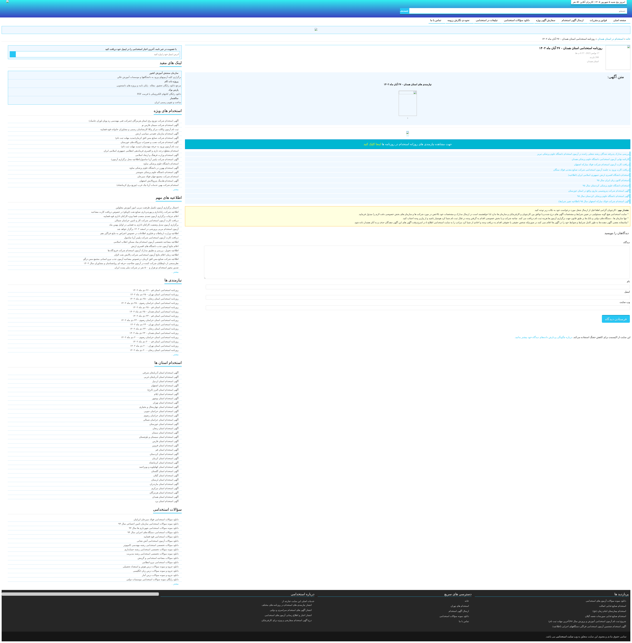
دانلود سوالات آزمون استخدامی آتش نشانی (158, 541)
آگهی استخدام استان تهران (166, 402)
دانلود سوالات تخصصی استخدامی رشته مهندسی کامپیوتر (151, 545)
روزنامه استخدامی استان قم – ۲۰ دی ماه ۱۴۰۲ (156, 341)
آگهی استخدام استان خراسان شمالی (161, 420)
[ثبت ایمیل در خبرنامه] (13, 54)
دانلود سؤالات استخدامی (517, 20)
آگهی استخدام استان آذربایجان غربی (161, 377)
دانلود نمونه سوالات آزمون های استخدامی (606, 601)
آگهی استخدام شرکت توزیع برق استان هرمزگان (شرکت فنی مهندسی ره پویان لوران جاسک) (134, 121)
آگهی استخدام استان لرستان (165, 480)
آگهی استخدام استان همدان (165, 497)
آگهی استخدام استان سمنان (165, 432)
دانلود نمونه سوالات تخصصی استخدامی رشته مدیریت (153, 554)
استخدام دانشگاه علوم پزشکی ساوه (161, 163)
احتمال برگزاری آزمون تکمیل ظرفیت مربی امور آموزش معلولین (147, 207)
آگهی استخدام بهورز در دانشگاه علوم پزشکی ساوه (154, 168)
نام (628, 281)
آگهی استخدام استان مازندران (164, 484)
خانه (628, 39)
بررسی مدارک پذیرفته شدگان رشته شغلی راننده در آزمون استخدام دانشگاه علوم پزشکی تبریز (583, 154)
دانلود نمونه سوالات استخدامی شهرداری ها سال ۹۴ (154, 528)
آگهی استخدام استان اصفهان (165, 385)
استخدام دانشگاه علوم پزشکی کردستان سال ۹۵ (606, 185)
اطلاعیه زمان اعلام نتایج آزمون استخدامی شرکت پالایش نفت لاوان (146, 255)
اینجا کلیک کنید (372, 144)
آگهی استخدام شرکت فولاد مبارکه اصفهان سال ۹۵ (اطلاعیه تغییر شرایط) (593, 201)
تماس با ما (436, 20)
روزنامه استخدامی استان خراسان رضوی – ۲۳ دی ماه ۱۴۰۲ (150, 320)
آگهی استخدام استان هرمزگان (164, 492)
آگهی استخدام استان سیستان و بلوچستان (159, 437)
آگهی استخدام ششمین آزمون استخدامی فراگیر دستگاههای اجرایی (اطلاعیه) (589, 626)
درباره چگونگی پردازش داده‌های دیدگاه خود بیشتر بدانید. (543, 337)
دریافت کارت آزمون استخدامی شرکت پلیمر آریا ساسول (151, 237)
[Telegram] (17, 637)
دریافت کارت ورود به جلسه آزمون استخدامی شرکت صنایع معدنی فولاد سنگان (591, 170)
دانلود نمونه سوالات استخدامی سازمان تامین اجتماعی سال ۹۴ (148, 524)
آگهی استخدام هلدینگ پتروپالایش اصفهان (159, 181)
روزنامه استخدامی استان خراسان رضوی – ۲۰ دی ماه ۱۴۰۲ (150, 337)
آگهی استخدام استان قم (167, 450)
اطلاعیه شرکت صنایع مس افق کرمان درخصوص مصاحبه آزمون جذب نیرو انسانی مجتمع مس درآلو (131, 259)
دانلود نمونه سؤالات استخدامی (454, 616)
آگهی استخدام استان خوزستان (164, 424)
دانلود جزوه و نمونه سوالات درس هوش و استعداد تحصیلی (151, 566)
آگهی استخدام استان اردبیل (165, 381)
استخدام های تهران (460, 606)
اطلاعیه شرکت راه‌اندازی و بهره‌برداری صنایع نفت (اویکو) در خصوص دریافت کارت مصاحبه (135, 212)
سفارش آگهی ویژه (546, 20)
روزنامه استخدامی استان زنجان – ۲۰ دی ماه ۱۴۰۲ (154, 350)
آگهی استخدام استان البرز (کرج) (163, 390)
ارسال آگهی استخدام (573, 20)
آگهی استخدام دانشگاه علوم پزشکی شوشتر (157, 172)
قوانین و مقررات (598, 20)
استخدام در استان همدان (610, 39)
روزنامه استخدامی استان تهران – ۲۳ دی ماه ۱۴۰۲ (154, 324)
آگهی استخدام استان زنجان (166, 428)
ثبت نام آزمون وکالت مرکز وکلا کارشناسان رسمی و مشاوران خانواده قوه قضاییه (139, 129)
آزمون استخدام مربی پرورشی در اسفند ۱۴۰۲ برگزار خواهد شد (148, 229)
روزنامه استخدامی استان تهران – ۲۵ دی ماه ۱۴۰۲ (154, 294)
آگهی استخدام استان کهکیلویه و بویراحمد (159, 467)
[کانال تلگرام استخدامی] (316, 30)
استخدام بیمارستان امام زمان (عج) (609, 611)
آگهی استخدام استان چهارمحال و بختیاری (159, 407)
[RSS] (9, 637)
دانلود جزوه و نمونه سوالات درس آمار (160, 575)
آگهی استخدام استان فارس (165, 441)
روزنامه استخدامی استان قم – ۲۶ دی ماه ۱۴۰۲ (156, 290)
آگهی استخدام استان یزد (167, 501)
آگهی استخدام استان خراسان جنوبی (161, 411)
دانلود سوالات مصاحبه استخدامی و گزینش (158, 558)
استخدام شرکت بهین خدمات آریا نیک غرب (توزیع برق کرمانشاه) (148, 185)
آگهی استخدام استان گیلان (166, 475)
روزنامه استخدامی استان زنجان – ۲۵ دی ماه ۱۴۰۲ (154, 299)
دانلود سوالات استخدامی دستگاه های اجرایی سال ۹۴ (153, 532)
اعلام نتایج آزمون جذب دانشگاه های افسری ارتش (155, 246)
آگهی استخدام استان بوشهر (165, 398)
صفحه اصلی (620, 20)
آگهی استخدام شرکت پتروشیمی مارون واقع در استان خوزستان (598, 191)
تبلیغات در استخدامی (487, 20)
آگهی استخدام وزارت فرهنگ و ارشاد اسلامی (157, 155)
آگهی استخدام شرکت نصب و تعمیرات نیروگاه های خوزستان (150, 142)
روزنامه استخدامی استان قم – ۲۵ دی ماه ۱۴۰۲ (156, 307)
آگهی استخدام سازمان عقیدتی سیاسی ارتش (157, 133)
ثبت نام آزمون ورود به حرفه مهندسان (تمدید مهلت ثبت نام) (150, 146)
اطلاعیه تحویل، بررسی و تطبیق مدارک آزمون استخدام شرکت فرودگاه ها (143, 250)
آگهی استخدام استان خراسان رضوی (161, 415)
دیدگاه (626, 242)
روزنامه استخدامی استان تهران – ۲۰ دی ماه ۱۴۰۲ (154, 346)
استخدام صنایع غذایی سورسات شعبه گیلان (605, 616)
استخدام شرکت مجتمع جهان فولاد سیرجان (158, 176)
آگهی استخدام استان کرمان (165, 458)
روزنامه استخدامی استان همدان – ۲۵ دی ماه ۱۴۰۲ (154, 311)
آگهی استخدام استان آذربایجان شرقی (161, 373)
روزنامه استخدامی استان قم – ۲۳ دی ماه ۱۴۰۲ (156, 316)
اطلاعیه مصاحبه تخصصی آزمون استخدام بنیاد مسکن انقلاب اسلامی (146, 242)
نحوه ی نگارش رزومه (459, 20)
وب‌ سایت (625, 302)
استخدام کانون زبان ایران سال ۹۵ (613, 180)
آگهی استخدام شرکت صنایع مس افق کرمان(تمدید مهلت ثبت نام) (147, 138)
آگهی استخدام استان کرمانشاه (164, 462)
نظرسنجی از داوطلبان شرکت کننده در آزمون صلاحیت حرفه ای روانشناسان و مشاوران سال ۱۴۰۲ (131, 263)
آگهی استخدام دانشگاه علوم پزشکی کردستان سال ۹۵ (603, 196)
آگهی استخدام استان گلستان (165, 471)
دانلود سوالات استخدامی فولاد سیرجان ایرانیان (156, 519)
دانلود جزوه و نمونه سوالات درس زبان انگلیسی (156, 571)
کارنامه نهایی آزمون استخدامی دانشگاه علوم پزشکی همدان (600, 159)
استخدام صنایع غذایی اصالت (612, 606)
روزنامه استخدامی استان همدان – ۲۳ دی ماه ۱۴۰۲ (154, 333)
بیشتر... (175, 189)
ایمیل (627, 291)
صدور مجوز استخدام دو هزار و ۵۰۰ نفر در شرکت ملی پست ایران (147, 267)
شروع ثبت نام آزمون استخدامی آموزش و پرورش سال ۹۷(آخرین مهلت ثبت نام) (587, 621)
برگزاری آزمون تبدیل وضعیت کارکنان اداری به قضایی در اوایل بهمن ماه (144, 225)
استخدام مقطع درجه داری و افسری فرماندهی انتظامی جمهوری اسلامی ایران (141, 151)
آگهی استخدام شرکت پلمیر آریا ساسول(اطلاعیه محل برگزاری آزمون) (145, 159)
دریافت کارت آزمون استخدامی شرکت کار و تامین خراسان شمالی (147, 220)
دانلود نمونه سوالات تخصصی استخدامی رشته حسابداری (151, 549)
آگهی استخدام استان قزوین (165, 445)
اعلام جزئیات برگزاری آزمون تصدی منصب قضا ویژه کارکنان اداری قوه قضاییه (141, 216)
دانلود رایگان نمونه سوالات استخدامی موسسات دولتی (152, 579)
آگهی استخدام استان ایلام (166, 394)
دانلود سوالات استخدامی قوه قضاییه (161, 536)
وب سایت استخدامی (567, 636)
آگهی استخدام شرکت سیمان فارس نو (160, 125)
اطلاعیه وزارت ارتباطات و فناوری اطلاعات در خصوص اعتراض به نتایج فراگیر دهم (139, 233)
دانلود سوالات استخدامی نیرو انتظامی (160, 562)
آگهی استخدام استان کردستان (164, 454)
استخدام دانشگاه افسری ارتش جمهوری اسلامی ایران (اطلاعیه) (598, 175)
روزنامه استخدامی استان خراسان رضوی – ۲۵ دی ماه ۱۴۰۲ (150, 303)
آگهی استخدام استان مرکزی (165, 488)
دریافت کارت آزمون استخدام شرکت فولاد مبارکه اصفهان (601, 164)
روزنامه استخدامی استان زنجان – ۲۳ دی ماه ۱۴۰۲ (154, 329)
